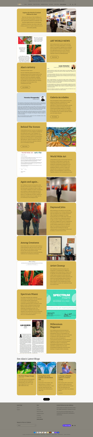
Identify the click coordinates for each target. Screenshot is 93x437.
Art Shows (39, 415)
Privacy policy (48, 434)
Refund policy (43, 434)
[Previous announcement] (17, 1)
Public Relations (40, 419)
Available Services (40, 413)
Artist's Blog (39, 417)
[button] (70, 4)
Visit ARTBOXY (25, 87)
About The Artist (40, 411)
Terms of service (54, 434)
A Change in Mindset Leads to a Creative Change (64, 377)
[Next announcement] (76, 1)
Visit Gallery (54, 116)
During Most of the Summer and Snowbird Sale (45, 377)
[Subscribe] (35, 425)
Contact (18, 409)
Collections (39, 409)
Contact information (67, 434)
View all (46, 399)
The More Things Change (26, 376)
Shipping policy (60, 434)
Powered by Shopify (36, 434)
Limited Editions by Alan (29, 434)
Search (18, 407)
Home (38, 407)
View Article (54, 57)
